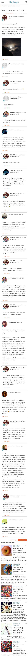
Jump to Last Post (9, 13)
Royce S (11, 520)
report (6, 59)
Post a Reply (22, 540)
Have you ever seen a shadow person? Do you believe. (18, 590)
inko (10, 392)
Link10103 (11, 130)
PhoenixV (11, 214)
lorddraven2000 (14, 112)
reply (3, 59)
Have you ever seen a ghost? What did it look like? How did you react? (18, 630)
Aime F (10, 322)
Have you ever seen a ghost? (18, 549)
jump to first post (13, 540)
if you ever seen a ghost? (18, 645)
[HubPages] (14, 2)
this (18, 83)
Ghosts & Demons (18, 586)
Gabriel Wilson (12, 16)
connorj (10, 446)
